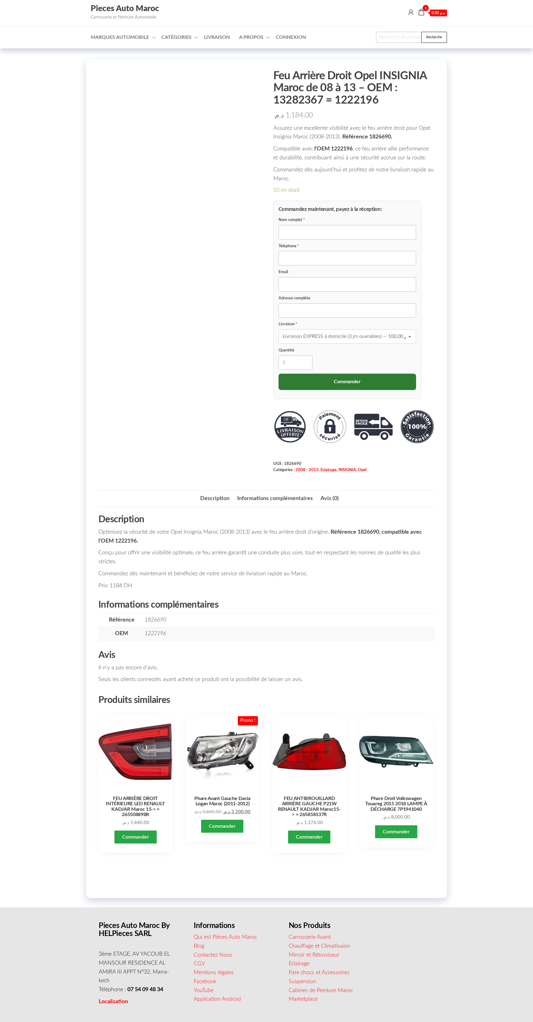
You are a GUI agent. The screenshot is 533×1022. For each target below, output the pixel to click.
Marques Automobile (120, 37)
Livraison (217, 37)
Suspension (302, 981)
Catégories (176, 37)
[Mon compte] (411, 13)
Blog (199, 946)
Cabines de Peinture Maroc (321, 990)
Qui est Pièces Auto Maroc (225, 937)
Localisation (113, 1001)
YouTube (203, 990)
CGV (199, 964)
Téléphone (289, 246)
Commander (135, 837)
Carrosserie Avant (310, 937)
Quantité (286, 350)
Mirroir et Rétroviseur (314, 955)
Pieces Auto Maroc (125, 9)
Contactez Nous (213, 955)
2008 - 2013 (307, 470)
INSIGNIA (347, 470)
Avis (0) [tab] (329, 498)
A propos (251, 37)
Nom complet (292, 220)
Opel (362, 470)
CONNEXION (291, 37)
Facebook (205, 981)
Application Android (217, 999)
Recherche (434, 37)
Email (283, 272)
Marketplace (303, 999)
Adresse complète (294, 298)
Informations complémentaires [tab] (275, 498)
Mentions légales (214, 972)
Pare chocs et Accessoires (319, 972)
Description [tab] (214, 498)
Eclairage (328, 470)
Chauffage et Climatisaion (319, 946)
